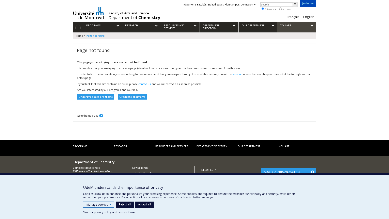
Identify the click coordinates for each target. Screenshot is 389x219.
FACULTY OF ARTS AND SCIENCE (281, 172)
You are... (285, 146)
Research (120, 146)
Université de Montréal (88, 13)
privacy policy (102, 212)
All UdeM (287, 9)
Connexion (247, 4)
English (308, 17)
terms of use (126, 212)
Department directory (212, 146)
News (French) (140, 168)
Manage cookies (98, 204)
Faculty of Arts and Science (129, 13)
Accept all (144, 204)
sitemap (238, 74)
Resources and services (171, 146)
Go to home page (87, 115)
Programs (80, 146)
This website (270, 9)
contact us (144, 84)
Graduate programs (132, 97)
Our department (249, 146)
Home (79, 36)
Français (293, 17)
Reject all (125, 204)
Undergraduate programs (96, 97)
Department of (134, 18)
